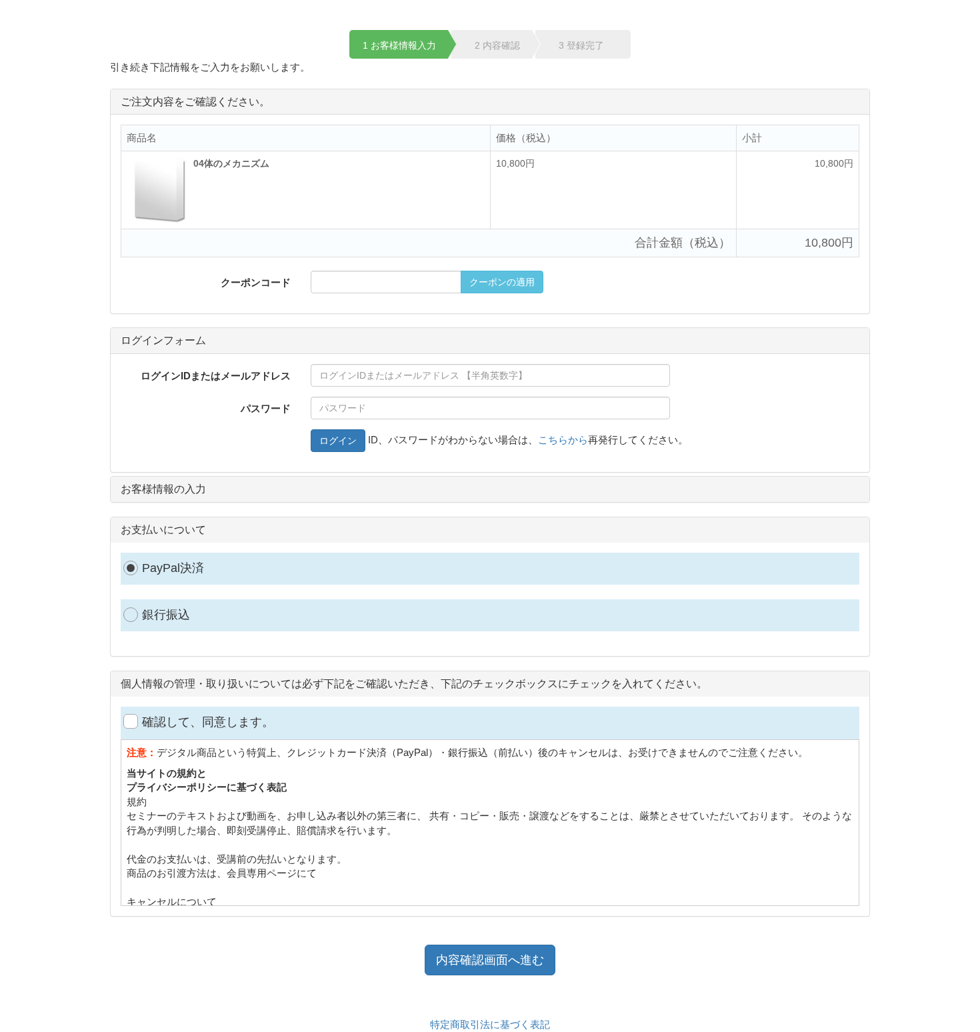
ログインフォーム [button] (163, 340)
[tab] (490, 340)
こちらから (563, 439)
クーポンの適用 (502, 282)
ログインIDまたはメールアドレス (216, 375)
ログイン (338, 440)
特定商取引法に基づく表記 (490, 1024)
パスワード (266, 408)
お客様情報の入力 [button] (163, 489)
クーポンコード (256, 282)
